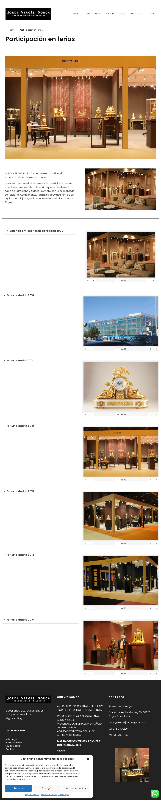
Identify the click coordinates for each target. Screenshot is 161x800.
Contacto (11, 749)
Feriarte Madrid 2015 (20, 619)
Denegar (47, 788)
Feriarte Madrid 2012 (20, 426)
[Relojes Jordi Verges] (28, 14)
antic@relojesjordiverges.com (127, 722)
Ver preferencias (76, 788)
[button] (87, 758)
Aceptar (18, 788)
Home (11, 30)
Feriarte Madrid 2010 (20, 295)
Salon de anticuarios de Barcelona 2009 (36, 231)
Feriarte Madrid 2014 (20, 555)
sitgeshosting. (14, 718)
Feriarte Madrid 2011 (19, 360)
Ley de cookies (32, 794)
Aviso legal (63, 794)
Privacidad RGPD (49, 794)
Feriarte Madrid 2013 (20, 491)
